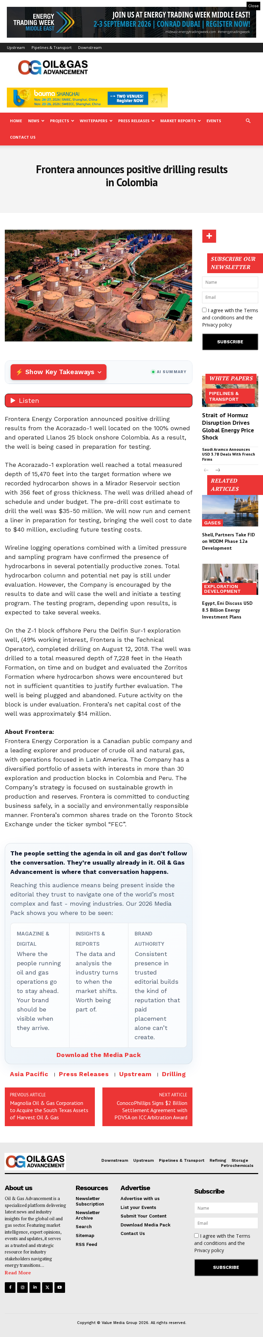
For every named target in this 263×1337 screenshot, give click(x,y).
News (33, 120)
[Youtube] (59, 1287)
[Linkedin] (34, 1287)
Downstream (90, 47)
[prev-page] (206, 471)
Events (213, 120)
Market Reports (178, 120)
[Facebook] (10, 1287)
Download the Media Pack (99, 1054)
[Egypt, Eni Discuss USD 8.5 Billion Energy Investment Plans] (230, 579)
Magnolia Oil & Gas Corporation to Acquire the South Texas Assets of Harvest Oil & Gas (49, 1110)
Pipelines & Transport (52, 47)
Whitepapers (94, 120)
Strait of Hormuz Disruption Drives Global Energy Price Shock (228, 426)
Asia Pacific (29, 1074)
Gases (212, 522)
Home (16, 120)
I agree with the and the (230, 317)
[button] (248, 121)
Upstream (16, 47)
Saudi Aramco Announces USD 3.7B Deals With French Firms (228, 454)
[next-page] (217, 471)
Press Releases (134, 120)
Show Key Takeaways (59, 372)
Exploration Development (222, 589)
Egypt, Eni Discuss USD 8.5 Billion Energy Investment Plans (227, 610)
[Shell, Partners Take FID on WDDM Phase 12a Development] (230, 510)
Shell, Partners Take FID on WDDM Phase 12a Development (228, 541)
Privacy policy (217, 324)
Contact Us (23, 137)
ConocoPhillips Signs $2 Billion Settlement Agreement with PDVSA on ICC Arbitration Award (150, 1110)
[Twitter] (47, 1287)
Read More (18, 1272)
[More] (209, 236)
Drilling (174, 1074)
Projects (59, 120)
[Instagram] (22, 1287)
